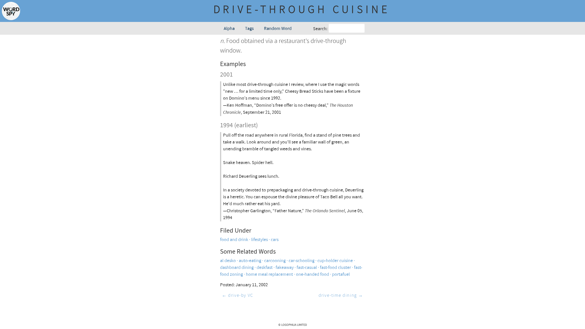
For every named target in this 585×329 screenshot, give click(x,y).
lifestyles (259, 240)
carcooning (275, 261)
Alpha (229, 29)
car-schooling (301, 261)
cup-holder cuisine (335, 261)
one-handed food (312, 274)
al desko (228, 261)
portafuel (341, 274)
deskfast (265, 268)
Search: (320, 29)
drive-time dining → (341, 295)
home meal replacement (269, 274)
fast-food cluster (335, 268)
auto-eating (250, 261)
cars (275, 240)
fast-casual (307, 268)
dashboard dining (237, 268)
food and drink (234, 240)
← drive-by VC (237, 295)
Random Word (278, 29)
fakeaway (285, 268)
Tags (249, 29)
